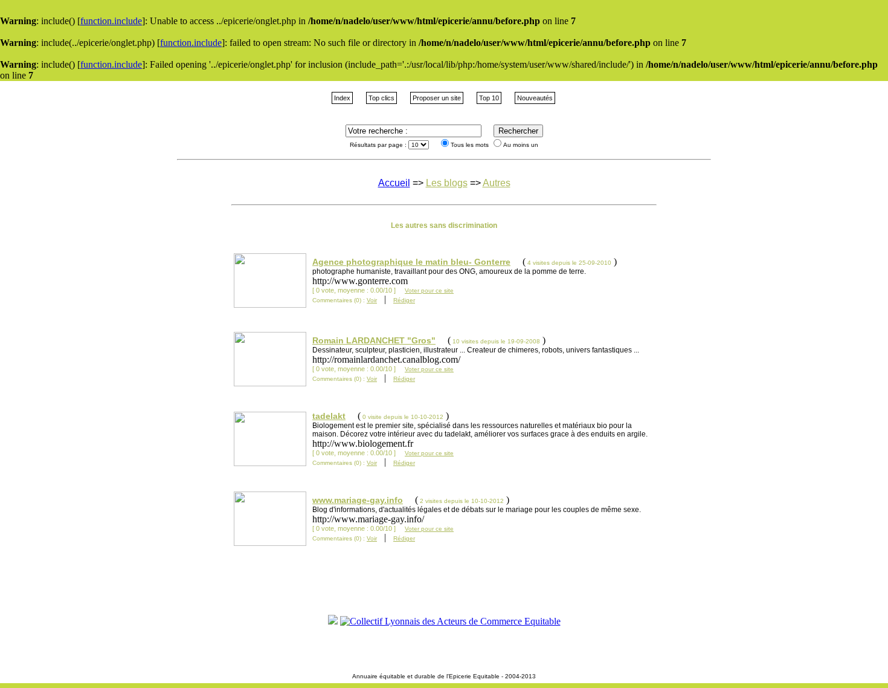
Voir (372, 300)
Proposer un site (437, 98)
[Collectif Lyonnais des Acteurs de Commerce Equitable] (450, 621)
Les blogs (447, 183)
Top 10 (489, 98)
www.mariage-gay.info (357, 500)
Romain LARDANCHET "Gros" (374, 340)
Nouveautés (535, 98)
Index (342, 98)
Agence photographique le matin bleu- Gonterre (411, 262)
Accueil (394, 183)
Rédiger (404, 300)
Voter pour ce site (429, 290)
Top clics (381, 98)
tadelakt (329, 416)
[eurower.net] (333, 621)
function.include (111, 21)
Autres (496, 183)
